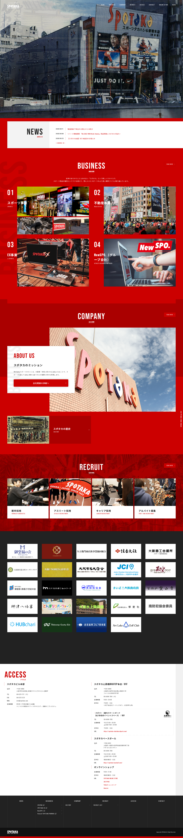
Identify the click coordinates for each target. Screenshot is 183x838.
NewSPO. (40, 811)
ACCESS (142, 5)
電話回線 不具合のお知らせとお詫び (80, 129)
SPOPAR (39, 805)
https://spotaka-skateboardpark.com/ (115, 731)
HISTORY (68, 805)
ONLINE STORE (163, 5)
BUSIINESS (49, 801)
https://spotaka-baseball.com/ (113, 763)
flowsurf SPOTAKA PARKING (45, 814)
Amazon (106, 788)
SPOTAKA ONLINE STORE (111, 778)
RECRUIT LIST (98, 805)
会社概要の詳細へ (41, 383)
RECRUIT (132, 5)
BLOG (174, 5)
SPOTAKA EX (41, 808)
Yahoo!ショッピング (110, 785)
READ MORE (170, 164)
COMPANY (123, 5)
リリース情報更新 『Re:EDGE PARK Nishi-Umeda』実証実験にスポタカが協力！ (94, 134)
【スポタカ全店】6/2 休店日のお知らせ (81, 138)
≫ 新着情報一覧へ (60, 143)
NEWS (103, 5)
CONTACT (152, 5)
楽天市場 (107, 782)
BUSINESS (112, 5)
